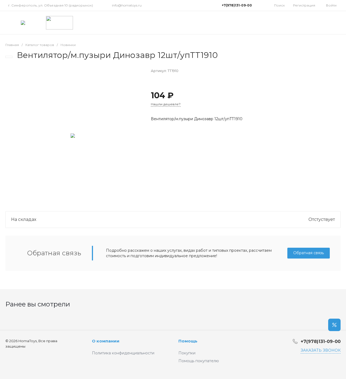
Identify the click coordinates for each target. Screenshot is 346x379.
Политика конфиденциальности (123, 353)
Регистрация (304, 5)
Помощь (187, 341)
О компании (105, 341)
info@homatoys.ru (127, 5)
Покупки (186, 353)
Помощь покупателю (198, 360)
